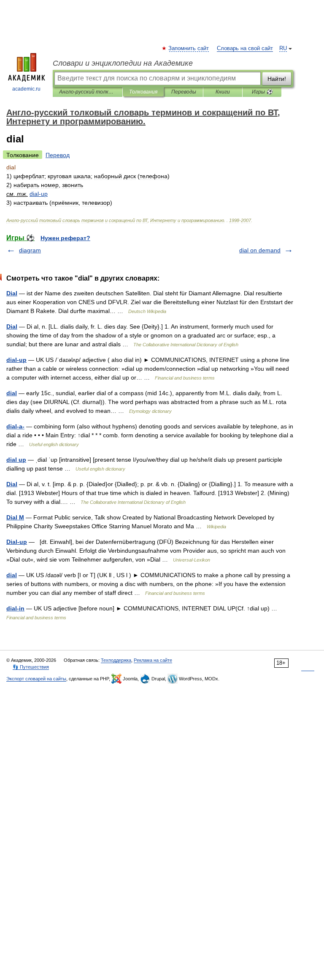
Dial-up (16, 541)
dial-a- (15, 426)
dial (11, 393)
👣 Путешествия (31, 666)
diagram (30, 250)
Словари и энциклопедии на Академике (123, 63)
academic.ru (26, 89)
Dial (11, 293)
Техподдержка (116, 660)
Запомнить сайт (189, 48)
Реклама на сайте (153, 660)
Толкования (143, 92)
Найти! (276, 78)
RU (283, 48)
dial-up (16, 359)
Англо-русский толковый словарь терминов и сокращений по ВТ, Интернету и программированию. (87, 92)
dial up (16, 459)
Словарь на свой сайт (245, 48)
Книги (223, 92)
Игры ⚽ (262, 92)
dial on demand (260, 250)
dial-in (15, 608)
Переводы (183, 92)
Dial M (15, 517)
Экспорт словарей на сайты (36, 678)
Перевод (58, 155)
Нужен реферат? (65, 238)
